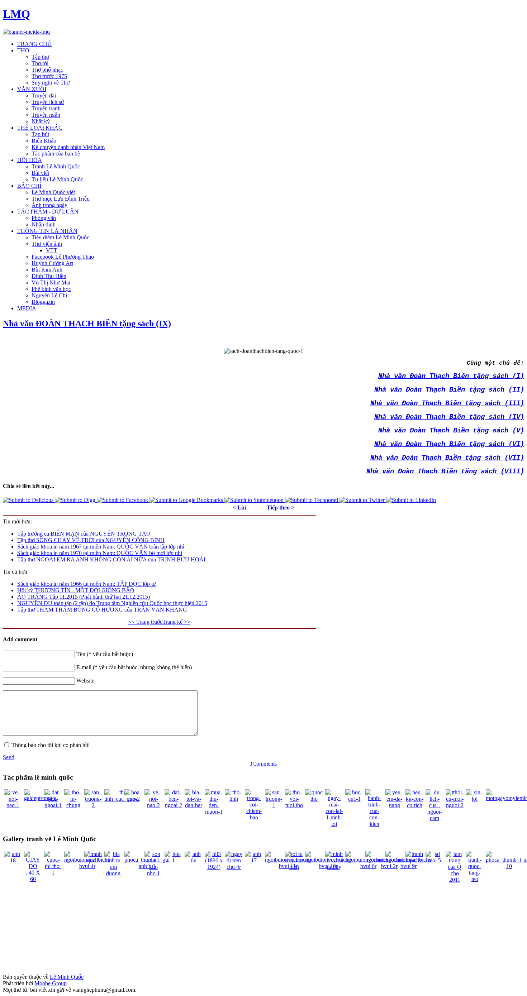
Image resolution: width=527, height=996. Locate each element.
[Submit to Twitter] (363, 500)
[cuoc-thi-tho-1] (53, 873)
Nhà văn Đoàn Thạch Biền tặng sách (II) (449, 390)
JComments (263, 764)
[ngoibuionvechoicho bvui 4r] (87, 866)
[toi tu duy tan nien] (294, 867)
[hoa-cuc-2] (133, 799)
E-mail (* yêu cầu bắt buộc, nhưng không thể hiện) (134, 667)
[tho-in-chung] (73, 805)
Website (85, 680)
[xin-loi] (475, 799)
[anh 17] (254, 860)
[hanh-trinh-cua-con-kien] (374, 824)
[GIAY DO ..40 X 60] (33, 879)
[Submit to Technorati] (312, 500)
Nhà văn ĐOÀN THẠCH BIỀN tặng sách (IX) (87, 323)
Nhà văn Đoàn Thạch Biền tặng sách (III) (447, 403)
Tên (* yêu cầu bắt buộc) (104, 654)
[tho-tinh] (234, 799)
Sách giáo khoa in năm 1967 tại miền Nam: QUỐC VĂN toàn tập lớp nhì (100, 547)
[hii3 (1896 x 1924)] (214, 867)
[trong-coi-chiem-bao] (254, 817)
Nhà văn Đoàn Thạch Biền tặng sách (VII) (447, 458)
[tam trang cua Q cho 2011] (455, 880)
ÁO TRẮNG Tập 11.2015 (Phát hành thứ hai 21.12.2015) (83, 597)
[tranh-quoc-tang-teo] (475, 879)
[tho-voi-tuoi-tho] (294, 805)
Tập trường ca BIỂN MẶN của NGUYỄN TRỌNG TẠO (84, 534)
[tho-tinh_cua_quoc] (121, 799)
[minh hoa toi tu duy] (334, 867)
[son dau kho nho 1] (153, 873)
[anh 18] (13, 860)
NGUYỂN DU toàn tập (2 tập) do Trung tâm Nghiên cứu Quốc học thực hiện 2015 (112, 603)
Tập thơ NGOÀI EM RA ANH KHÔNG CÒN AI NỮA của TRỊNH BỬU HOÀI (111, 559)
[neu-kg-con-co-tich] (414, 805)
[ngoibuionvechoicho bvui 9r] (408, 866)
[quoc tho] (314, 799)
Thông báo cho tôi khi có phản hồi (50, 745)
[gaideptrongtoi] (40, 798)
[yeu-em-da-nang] (394, 805)
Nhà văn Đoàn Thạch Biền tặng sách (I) (451, 376)
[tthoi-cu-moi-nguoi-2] (455, 805)
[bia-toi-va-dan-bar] (194, 805)
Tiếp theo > (280, 507)
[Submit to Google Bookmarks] (186, 500)
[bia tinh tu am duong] (113, 873)
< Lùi (239, 507)
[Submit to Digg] (76, 500)
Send (8, 757)
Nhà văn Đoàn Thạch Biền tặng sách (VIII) (445, 471)
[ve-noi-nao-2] (153, 805)
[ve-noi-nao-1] (13, 805)
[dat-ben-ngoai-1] (53, 805)
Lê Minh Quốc (67, 977)
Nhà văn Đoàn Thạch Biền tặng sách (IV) (449, 417)
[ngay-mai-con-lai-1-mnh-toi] (334, 824)
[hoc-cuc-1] (354, 799)
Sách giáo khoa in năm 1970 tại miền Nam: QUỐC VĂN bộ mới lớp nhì (99, 553)
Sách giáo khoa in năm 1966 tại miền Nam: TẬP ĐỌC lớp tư (86, 584)
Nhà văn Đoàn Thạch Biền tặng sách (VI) (449, 444)
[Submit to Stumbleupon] (254, 500)
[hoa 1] (173, 860)
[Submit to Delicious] (29, 500)
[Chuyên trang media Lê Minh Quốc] (26, 32)
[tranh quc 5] (93, 860)
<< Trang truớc (145, 622)
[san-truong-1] (274, 805)
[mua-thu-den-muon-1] (214, 812)
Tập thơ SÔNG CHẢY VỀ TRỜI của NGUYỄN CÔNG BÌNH (91, 540)
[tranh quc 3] (414, 860)
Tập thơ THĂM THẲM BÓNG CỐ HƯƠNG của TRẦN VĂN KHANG (102, 610)
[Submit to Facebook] (123, 500)
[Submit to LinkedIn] (411, 500)
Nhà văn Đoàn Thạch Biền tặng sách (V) (451, 431)
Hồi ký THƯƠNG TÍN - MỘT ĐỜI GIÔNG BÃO (75, 590)
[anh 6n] (194, 860)
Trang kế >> (176, 622)
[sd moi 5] (434, 860)
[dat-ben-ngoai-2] (173, 805)
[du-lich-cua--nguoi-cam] (434, 818)
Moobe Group (50, 983)
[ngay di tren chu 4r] (234, 867)
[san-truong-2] (93, 805)
